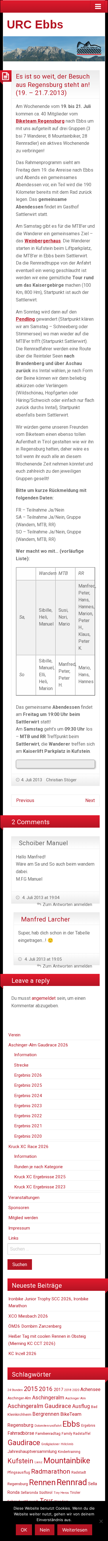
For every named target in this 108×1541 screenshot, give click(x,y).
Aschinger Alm (75, 1398)
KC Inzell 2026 (22, 1353)
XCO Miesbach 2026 (28, 1316)
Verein (14, 1035)
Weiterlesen (74, 1530)
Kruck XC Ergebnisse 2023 (40, 1187)
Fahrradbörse (20, 1433)
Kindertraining (69, 1452)
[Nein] (101, 1521)
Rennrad (72, 1482)
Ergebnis (88, 1426)
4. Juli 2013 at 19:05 (42, 959)
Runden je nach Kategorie (38, 1166)
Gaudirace (23, 1442)
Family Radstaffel (76, 1434)
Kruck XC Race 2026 (28, 1146)
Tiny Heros (61, 1493)
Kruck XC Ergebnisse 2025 (40, 1176)
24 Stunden (15, 1390)
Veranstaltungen (23, 1197)
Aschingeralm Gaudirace (39, 1406)
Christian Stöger (61, 779)
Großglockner (50, 1444)
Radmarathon (50, 1471)
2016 (46, 1389)
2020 (75, 1390)
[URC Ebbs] (54, 48)
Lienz (38, 1462)
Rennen (42, 1482)
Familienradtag (47, 1433)
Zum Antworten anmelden (67, 904)
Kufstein (20, 1461)
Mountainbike (66, 1460)
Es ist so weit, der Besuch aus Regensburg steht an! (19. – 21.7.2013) (53, 84)
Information (25, 1054)
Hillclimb (67, 1444)
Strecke (21, 1065)
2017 (58, 1389)
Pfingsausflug (18, 1472)
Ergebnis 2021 (28, 1125)
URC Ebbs (35, 24)
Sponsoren (18, 1207)
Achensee (90, 1389)
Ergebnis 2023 (28, 1105)
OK (24, 1530)
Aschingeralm (48, 1397)
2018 (67, 1390)
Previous (25, 800)
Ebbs (71, 1424)
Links (13, 1238)
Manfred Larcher (45, 919)
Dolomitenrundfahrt (48, 1426)
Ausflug (81, 1406)
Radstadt (78, 1472)
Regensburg (17, 1483)
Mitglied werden (23, 1217)
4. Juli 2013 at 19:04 (40, 897)
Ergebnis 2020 (28, 1136)
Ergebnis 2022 (28, 1115)
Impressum (19, 1228)
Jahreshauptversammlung (32, 1451)
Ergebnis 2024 (28, 1095)
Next (90, 800)
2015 (31, 1388)
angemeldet (44, 998)
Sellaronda (29, 1493)
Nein (45, 1530)
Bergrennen (46, 1414)
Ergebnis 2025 (28, 1085)
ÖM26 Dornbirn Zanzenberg (34, 1326)
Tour (46, 1500)
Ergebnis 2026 (28, 1075)
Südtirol (45, 1492)
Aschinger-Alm (19, 1398)
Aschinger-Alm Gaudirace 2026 (38, 1045)
